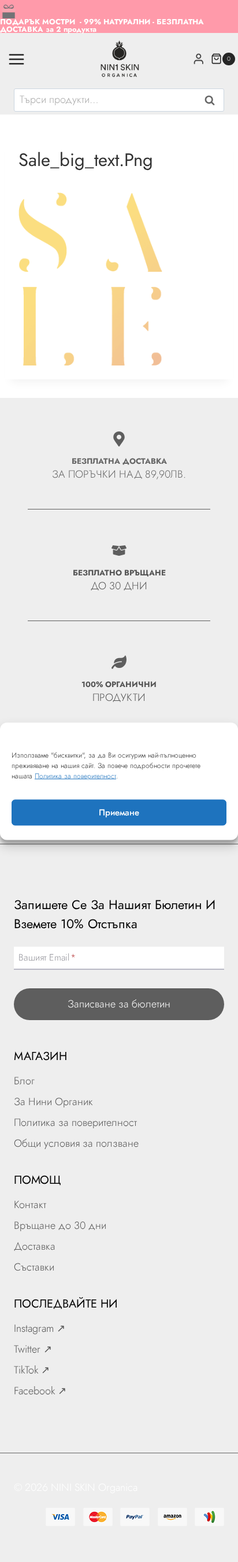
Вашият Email (47, 957)
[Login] (198, 58)
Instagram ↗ (39, 1328)
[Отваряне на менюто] (17, 59)
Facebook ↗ (40, 1390)
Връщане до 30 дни (60, 1225)
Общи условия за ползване (76, 1143)
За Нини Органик (53, 1101)
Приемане (119, 812)
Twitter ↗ (33, 1349)
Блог (24, 1080)
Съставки (34, 1267)
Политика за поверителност (75, 775)
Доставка (34, 1246)
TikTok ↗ (32, 1370)
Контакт (30, 1204)
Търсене (213, 101)
